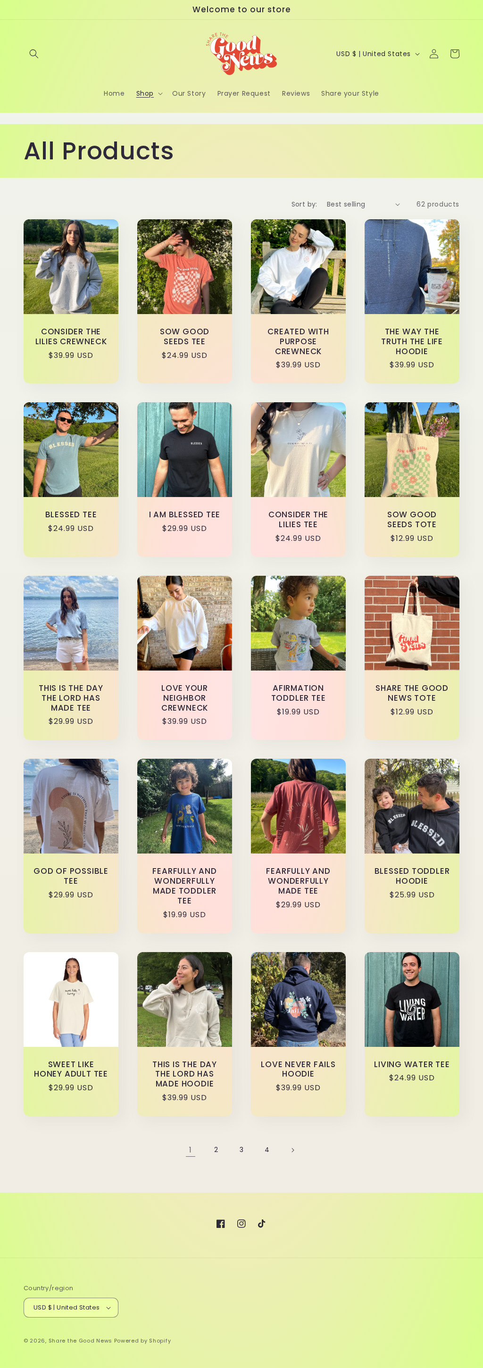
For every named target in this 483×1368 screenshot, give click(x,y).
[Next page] (292, 1150)
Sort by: (304, 204)
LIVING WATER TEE (412, 1065)
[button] (34, 53)
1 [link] (190, 1149)
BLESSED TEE (71, 515)
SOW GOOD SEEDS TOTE (412, 520)
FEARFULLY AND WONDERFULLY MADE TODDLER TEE (184, 885)
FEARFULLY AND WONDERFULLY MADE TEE (298, 880)
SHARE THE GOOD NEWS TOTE (412, 693)
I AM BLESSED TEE (184, 515)
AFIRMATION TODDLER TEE (298, 693)
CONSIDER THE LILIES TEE (298, 520)
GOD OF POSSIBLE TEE (70, 876)
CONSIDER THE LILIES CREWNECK (71, 337)
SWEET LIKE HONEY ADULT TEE (71, 1069)
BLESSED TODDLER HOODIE (412, 876)
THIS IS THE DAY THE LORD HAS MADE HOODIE (184, 1074)
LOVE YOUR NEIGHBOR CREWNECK (184, 698)
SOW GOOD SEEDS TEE (184, 337)
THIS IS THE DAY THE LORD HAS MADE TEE (71, 698)
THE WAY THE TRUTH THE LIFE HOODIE (412, 341)
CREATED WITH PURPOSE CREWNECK (298, 341)
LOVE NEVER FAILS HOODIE (298, 1069)
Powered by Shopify (142, 1340)
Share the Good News (80, 1340)
